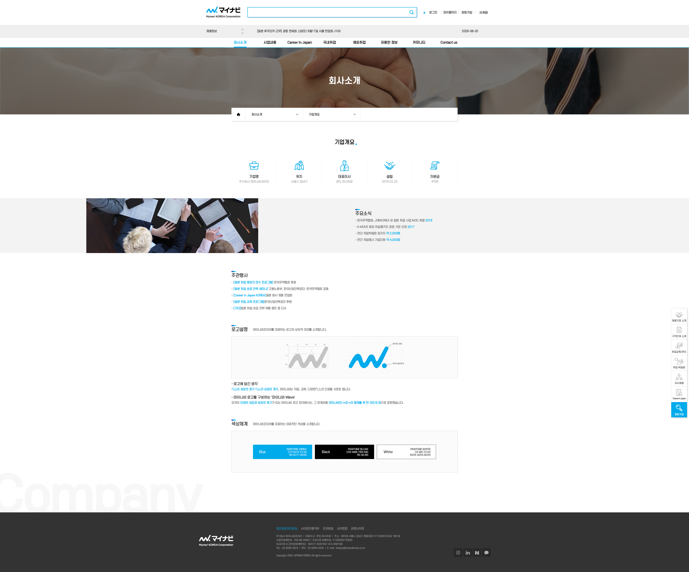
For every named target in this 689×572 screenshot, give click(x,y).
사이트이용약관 (310, 528)
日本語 (483, 12)
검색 (411, 12)
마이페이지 (450, 12)
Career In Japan (299, 43)
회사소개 (240, 43)
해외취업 (359, 43)
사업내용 (270, 43)
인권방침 (328, 528)
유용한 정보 (389, 43)
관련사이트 (357, 528)
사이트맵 (342, 528)
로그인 (433, 12)
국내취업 (329, 43)
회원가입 (466, 12)
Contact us (448, 43)
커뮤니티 (419, 43)
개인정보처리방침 (286, 528)
